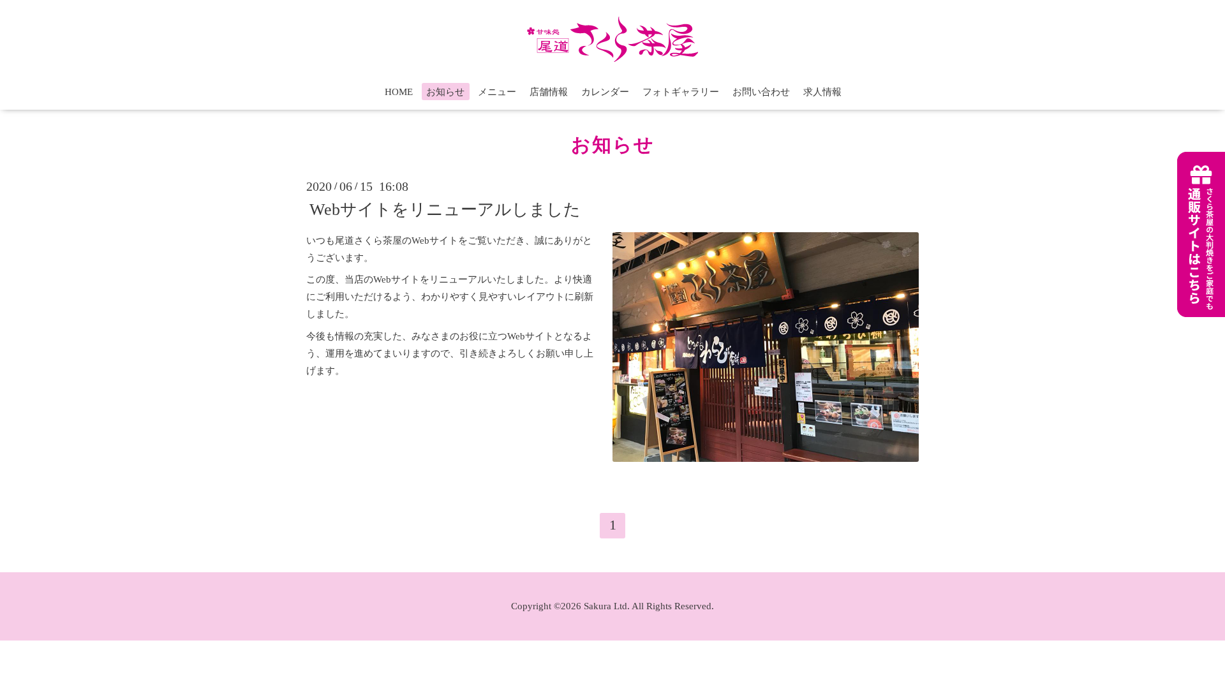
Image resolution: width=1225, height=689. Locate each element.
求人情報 (822, 92)
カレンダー (605, 92)
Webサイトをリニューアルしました (445, 209)
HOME (399, 92)
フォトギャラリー (680, 92)
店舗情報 (549, 92)
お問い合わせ (761, 92)
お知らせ (445, 92)
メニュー (497, 92)
